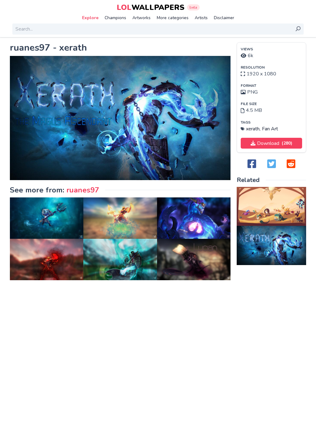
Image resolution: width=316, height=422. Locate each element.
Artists (201, 18)
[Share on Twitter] (271, 164)
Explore (90, 18)
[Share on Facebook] (251, 164)
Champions (115, 18)
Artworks (141, 18)
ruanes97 (82, 190)
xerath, (253, 128)
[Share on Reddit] (291, 164)
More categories (173, 18)
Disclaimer (224, 18)
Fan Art (270, 128)
